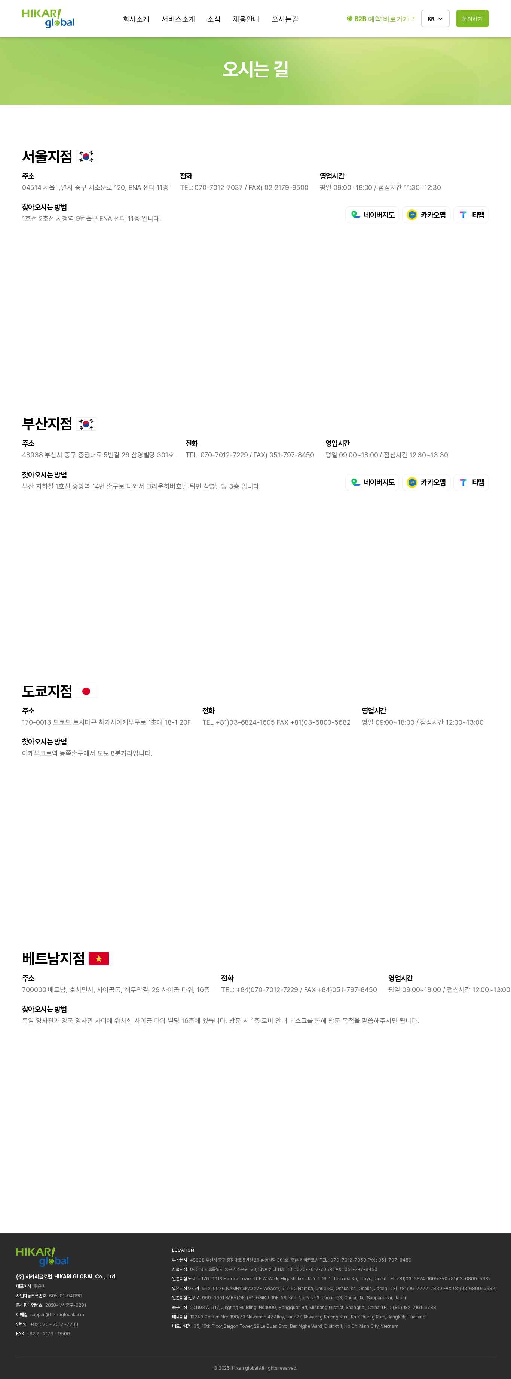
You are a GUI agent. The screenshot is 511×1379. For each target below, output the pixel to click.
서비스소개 (178, 18)
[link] (372, 214)
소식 (214, 18)
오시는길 (285, 18)
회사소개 (136, 18)
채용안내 (246, 18)
